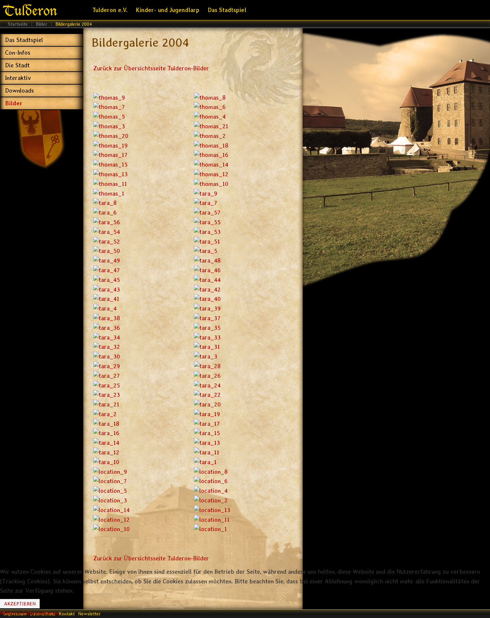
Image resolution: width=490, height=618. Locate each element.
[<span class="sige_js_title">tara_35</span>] (207, 327)
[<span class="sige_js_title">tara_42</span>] (207, 288)
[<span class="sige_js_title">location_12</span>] (111, 519)
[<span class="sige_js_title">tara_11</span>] (206, 451)
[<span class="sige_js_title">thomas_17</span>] (110, 154)
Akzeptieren (20, 603)
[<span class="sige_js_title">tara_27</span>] (106, 375)
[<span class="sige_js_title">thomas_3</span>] (109, 125)
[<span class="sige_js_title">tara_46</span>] (207, 269)
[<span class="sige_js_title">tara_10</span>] (106, 461)
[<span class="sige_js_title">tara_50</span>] (106, 250)
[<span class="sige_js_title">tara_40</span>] (207, 298)
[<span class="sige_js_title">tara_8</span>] (105, 202)
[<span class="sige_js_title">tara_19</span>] (207, 413)
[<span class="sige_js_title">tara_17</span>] (207, 423)
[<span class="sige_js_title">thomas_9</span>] (109, 97)
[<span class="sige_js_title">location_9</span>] (110, 471)
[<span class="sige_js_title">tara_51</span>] (207, 240)
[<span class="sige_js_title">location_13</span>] (212, 509)
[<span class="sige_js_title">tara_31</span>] (207, 346)
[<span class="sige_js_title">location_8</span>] (211, 471)
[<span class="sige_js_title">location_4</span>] (211, 490)
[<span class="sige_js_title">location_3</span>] (110, 499)
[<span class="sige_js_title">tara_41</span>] (106, 298)
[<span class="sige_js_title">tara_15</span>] (207, 432)
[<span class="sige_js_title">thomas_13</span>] (110, 173)
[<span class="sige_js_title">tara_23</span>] (106, 394)
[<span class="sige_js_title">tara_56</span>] (106, 221)
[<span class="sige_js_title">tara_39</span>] (207, 308)
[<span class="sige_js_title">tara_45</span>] (106, 279)
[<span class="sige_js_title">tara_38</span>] (106, 317)
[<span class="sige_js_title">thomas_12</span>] (211, 173)
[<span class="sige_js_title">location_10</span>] (111, 528)
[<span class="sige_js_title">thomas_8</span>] (210, 97)
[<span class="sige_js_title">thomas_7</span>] (109, 106)
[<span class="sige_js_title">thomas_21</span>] (211, 125)
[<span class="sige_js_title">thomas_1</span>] (108, 192)
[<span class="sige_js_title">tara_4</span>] (105, 308)
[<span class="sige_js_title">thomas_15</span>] (110, 164)
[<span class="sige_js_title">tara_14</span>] (106, 442)
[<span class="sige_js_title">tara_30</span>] (106, 355)
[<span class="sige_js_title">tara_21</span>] (106, 403)
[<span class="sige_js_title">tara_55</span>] (207, 221)
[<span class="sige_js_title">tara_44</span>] (207, 279)
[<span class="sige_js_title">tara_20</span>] (207, 403)
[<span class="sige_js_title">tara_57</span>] (207, 212)
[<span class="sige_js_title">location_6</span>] (211, 480)
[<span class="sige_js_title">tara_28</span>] (207, 365)
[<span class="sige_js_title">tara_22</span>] (207, 394)
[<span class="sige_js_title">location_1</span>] (210, 528)
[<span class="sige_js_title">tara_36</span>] (106, 327)
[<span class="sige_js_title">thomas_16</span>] (211, 154)
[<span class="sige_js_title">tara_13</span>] (207, 442)
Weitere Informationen (30, 612)
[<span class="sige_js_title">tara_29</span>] (106, 365)
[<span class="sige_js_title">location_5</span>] (110, 490)
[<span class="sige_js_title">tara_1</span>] (205, 461)
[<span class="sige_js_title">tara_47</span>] (106, 269)
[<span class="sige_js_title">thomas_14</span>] (211, 164)
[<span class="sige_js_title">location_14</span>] (111, 509)
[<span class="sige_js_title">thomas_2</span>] (210, 135)
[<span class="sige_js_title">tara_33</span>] (207, 336)
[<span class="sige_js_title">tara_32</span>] (106, 346)
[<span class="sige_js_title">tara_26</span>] (207, 375)
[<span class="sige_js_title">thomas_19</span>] (110, 144)
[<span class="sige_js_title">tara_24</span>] (207, 384)
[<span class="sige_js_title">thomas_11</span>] (110, 183)
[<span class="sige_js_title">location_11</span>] (212, 519)
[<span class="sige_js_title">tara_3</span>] (205, 355)
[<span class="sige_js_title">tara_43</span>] (106, 288)
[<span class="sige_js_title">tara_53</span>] (207, 231)
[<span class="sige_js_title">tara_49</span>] (106, 260)
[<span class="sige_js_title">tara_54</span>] (106, 231)
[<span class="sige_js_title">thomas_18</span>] (211, 144)
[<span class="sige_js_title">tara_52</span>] (106, 240)
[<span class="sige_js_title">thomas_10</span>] (211, 183)
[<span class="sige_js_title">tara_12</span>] (106, 451)
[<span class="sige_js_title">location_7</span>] (110, 480)
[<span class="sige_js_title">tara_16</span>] (106, 432)
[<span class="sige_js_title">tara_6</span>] (105, 212)
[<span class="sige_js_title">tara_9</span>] (205, 192)
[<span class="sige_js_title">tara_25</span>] (106, 384)
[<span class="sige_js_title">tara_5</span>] (205, 250)
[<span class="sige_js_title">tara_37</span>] (207, 317)
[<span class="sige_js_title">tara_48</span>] (207, 260)
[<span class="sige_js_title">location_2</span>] (211, 499)
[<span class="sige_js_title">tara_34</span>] (106, 336)
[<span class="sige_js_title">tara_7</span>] (205, 202)
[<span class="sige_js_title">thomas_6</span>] (210, 106)
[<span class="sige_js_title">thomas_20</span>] (110, 135)
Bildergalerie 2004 (140, 42)
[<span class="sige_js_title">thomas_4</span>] (210, 116)
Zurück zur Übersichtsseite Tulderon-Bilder (151, 68)
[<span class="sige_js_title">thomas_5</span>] (109, 116)
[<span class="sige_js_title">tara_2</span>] (105, 413)
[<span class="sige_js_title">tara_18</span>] (106, 423)
